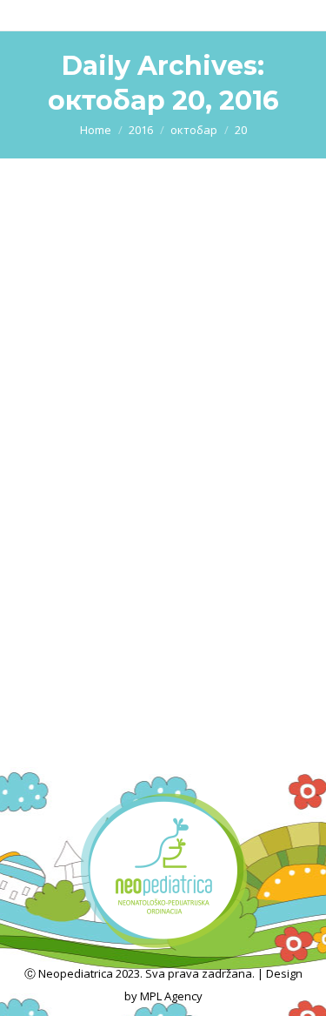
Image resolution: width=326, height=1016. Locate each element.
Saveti (55, 442)
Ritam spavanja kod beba (143, 410)
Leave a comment (85, 465)
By (124, 442)
